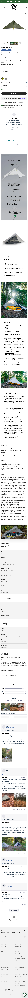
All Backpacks (18, 965)
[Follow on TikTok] (13, 990)
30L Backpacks (18, 969)
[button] (14, 47)
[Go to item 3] (16, 43)
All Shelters (3, 965)
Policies (17, 951)
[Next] (26, 1)
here (12, 670)
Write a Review (22, 717)
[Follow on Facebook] (2, 990)
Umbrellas (3, 946)
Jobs (16, 960)
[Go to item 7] (3, 43)
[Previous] (1, 1)
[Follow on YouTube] (9, 990)
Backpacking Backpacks (21, 974)
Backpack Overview (20, 981)
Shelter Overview (5, 979)
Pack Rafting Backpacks (21, 979)
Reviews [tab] (4, 713)
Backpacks (3, 944)
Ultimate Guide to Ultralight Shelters (5, 982)
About (2, 951)
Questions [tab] (12, 713)
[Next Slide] (25, 707)
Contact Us (18, 946)
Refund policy (18, 956)
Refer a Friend (18, 944)
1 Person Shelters (5, 967)
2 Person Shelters (5, 969)
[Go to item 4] (21, 43)
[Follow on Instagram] (6, 990)
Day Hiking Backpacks (20, 976)
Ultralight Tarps (4, 976)
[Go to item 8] (8, 43)
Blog (16, 949)
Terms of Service (19, 953)
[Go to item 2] (12, 43)
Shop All (3, 949)
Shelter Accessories (6, 972)
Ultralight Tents (5, 974)
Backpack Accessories (20, 967)
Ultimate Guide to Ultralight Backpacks (20, 984)
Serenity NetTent (9, 353)
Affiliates (17, 942)
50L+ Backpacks (19, 972)
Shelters (3, 942)
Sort (14, 722)
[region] (14, 707)
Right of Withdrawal (20, 958)
